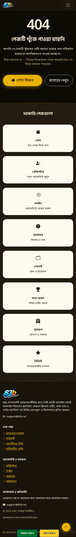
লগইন (9, 471)
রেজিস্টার (11, 466)
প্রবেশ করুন (49, 533)
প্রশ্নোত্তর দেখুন (59, 80)
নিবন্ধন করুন (27, 533)
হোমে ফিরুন (25, 80)
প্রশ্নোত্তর (10, 476)
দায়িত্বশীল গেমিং (15, 449)
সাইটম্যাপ (11, 481)
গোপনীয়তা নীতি (14, 444)
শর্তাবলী (10, 438)
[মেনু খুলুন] (68, 5)
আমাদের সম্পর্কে (15, 433)
